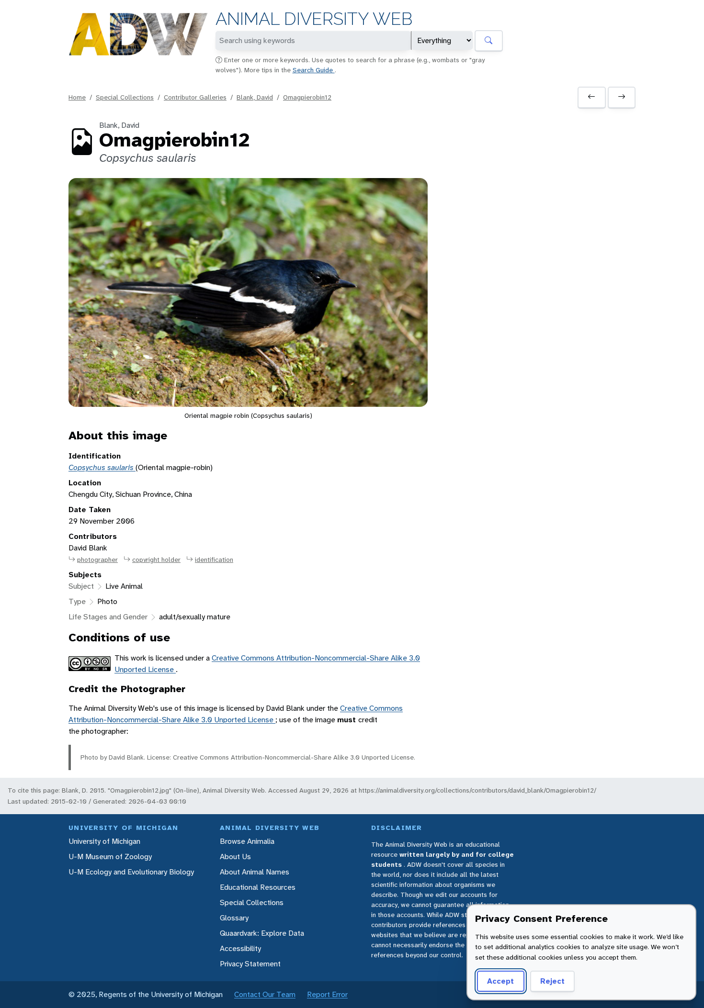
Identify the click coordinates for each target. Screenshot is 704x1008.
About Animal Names (254, 872)
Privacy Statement (250, 964)
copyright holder (156, 559)
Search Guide (314, 70)
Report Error (327, 994)
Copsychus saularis (102, 467)
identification (214, 559)
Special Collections (125, 97)
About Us (235, 856)
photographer (97, 559)
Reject (552, 981)
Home (77, 97)
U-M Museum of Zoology (110, 856)
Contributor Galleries (195, 97)
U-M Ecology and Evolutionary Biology (131, 872)
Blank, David (255, 97)
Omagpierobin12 (307, 97)
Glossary (234, 918)
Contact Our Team (264, 994)
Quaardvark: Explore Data (262, 933)
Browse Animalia (247, 841)
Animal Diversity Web (314, 18)
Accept (500, 981)
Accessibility (240, 948)
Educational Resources (257, 887)
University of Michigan (104, 841)
